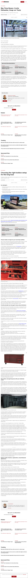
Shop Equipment (3, 170)
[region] (14, 575)
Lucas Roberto (10, 503)
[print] (26, 17)
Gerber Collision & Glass (22, 323)
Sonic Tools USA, (16, 298)
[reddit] (15, 17)
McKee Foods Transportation (21, 310)
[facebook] (11, 17)
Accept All (14, 576)
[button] (1, 1)
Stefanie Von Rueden (4, 14)
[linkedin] (12, 17)
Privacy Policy (24, 574)
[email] (16, 17)
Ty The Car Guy (18, 246)
